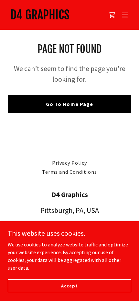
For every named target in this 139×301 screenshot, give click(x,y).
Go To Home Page (69, 104)
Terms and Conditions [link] (69, 172)
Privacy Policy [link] (69, 163)
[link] (40, 17)
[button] (124, 14)
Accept (69, 285)
